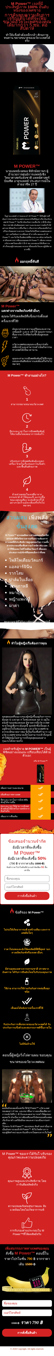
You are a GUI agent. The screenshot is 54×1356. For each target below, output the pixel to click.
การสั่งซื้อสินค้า (27, 895)
